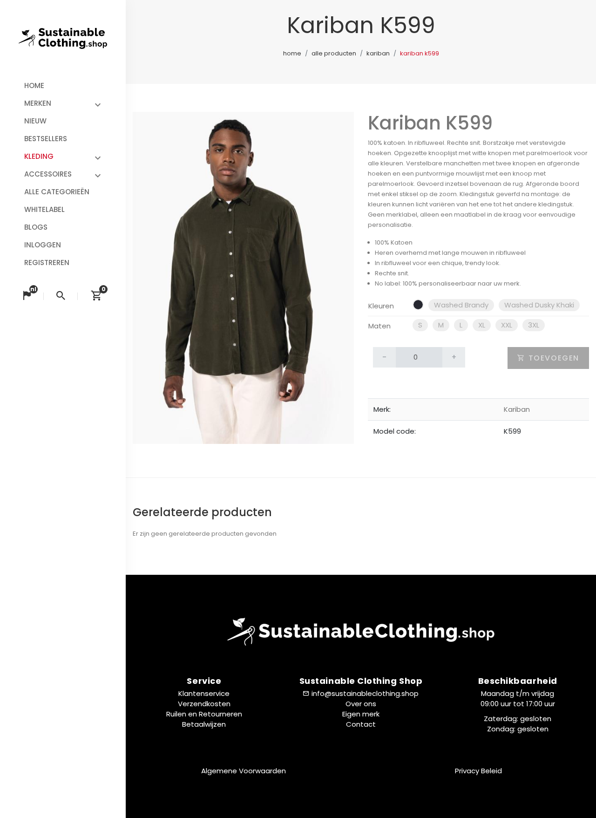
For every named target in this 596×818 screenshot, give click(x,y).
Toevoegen (552, 358)
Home (34, 85)
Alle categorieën (56, 192)
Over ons (360, 704)
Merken (37, 103)
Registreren (46, 262)
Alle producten (334, 53)
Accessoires (48, 174)
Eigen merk (360, 714)
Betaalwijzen (204, 724)
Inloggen (42, 245)
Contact (361, 724)
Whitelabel (44, 209)
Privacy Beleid (478, 771)
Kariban (378, 53)
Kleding (39, 156)
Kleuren (381, 306)
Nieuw (35, 121)
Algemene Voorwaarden (243, 771)
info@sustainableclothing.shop (365, 693)
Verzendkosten (204, 704)
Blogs (35, 227)
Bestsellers (45, 138)
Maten (379, 326)
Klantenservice (204, 693)
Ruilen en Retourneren (204, 714)
